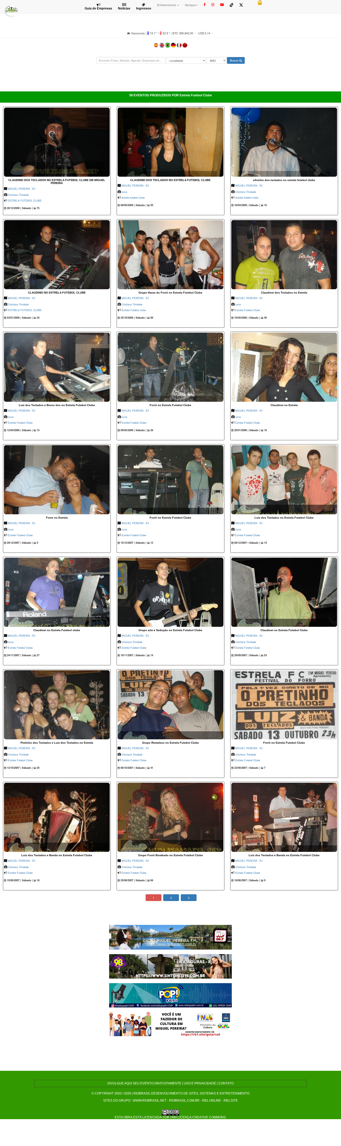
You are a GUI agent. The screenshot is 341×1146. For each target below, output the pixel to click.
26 (151, 430)
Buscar (234, 60)
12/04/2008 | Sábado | (19, 430)
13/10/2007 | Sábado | (19, 768)
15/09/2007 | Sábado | (19, 880)
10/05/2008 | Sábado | (246, 317)
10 (265, 205)
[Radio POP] (170, 995)
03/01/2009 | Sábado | (19, 317)
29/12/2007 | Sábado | (19, 542)
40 (265, 317)
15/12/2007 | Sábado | (133, 542)
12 (151, 542)
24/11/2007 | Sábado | (19, 655)
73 (37, 208)
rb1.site (231, 1100)
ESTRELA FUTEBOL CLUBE (25, 200)
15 (265, 542)
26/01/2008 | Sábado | (246, 430)
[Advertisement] (170, 78)
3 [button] (188, 898)
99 (151, 317)
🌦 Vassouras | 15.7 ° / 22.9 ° (149, 33)
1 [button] (153, 898)
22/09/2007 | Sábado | (246, 768)
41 (151, 768)
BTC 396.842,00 (182, 33)
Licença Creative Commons (202, 1117)
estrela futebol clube (133, 197)
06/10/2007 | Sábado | (133, 768)
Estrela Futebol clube (134, 310)
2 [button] (171, 898)
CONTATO (226, 1083)
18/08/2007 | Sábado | (246, 880)
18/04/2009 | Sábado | (246, 205)
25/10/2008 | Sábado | (133, 317)
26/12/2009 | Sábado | (19, 208)
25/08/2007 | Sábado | (133, 880)
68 (151, 880)
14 (151, 655)
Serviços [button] (190, 5)
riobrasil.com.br (184, 1100)
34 (37, 317)
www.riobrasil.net (150, 1100)
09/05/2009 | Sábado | (133, 205)
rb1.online (211, 1100)
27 (37, 655)
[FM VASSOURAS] (170, 966)
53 (265, 655)
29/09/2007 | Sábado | (246, 655)
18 (265, 430)
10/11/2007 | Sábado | (133, 655)
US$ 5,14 (204, 33)
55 (151, 205)
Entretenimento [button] (167, 5)
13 (37, 430)
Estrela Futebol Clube (247, 310)
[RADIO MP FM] (170, 936)
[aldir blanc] (170, 1024)
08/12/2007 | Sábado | (246, 542)
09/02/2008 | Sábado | (133, 430)
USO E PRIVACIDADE (200, 1083)
